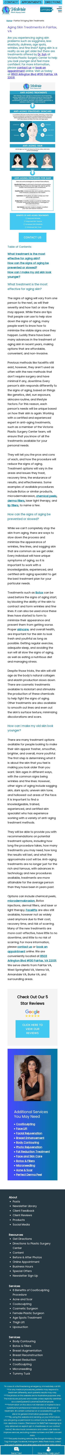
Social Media (21, 1224)
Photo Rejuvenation (29, 1147)
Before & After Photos (27, 1257)
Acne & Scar (24, 1170)
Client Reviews (22, 1215)
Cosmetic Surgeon (25, 1308)
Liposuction (20, 1327)
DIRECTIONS (53, 2)
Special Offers (22, 1271)
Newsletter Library (25, 1206)
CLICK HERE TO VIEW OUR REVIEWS (32, 1029)
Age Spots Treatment (27, 1317)
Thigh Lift (19, 1322)
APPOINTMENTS (31, 2)
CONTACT (11, 2)
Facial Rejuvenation (29, 1133)
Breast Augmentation (27, 1350)
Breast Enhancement (30, 1138)
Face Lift (21, 1128)
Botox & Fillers (25, 1161)
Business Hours (23, 1266)
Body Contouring (27, 1142)
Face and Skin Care (29, 1156)
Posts (16, 1201)
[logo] (14, 8)
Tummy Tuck (21, 1373)
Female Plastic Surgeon (28, 1313)
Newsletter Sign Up (25, 1276)
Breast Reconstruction (28, 1355)
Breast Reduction (24, 1360)
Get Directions (22, 1239)
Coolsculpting (22, 1304)
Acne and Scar (22, 1299)
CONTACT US (32, 237)
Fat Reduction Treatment (33, 1151)
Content (18, 1253)
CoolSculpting (25, 1124)
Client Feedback (23, 1211)
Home (9, 20)
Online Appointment (26, 1262)
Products (19, 1220)
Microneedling (25, 1165)
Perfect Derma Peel (29, 1174)
